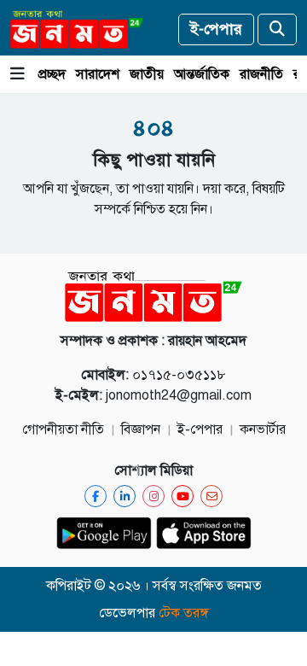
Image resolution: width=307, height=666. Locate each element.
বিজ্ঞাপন (140, 429)
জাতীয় (147, 74)
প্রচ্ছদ (52, 74)
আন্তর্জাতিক (201, 74)
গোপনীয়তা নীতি (63, 429)
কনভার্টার (263, 429)
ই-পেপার (216, 29)
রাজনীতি (261, 74)
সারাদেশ (97, 74)
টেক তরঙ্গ (184, 613)
